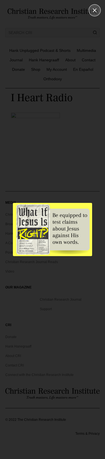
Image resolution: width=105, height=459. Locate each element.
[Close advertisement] (94, 10)
